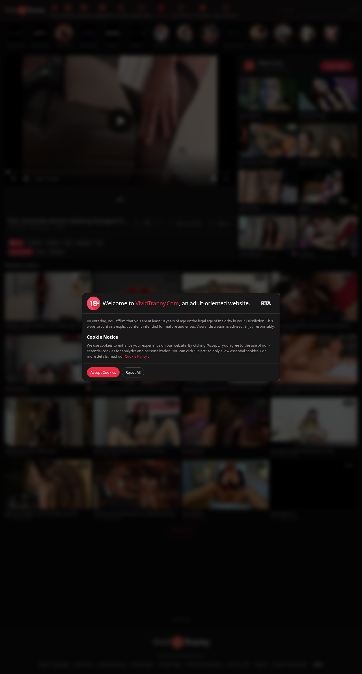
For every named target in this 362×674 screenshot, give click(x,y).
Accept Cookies (103, 372)
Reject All (133, 372)
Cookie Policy (136, 356)
